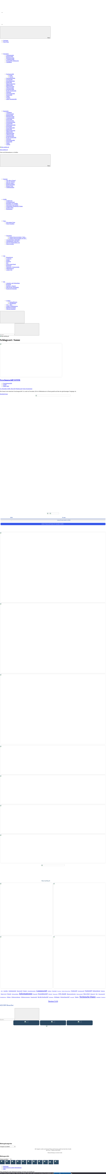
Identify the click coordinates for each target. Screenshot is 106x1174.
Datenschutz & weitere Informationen (12, 1167)
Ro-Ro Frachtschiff (43, 997)
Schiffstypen (9, 200)
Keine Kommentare (27, 388)
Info (4, 281)
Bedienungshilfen (10, 184)
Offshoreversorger (25, 997)
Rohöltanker (51, 997)
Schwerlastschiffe (10, 93)
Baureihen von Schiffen (12, 203)
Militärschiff (92, 994)
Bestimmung (9, 209)
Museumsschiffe (10, 86)
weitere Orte (9, 270)
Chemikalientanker (32, 991)
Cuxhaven (8, 258)
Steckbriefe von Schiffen (12, 205)
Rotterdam (8, 265)
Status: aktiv (6, 386)
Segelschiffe (9, 95)
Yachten (8, 97)
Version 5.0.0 (53, 1001)
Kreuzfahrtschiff (43, 994)
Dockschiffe (9, 119)
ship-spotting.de (4, 149)
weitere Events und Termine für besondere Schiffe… (53, 524)
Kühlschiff (50, 994)
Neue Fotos (6, 42)
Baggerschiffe (9, 56)
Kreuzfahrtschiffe (10, 81)
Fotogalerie (6, 53)
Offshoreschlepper (15, 997)
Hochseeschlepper (15, 994)
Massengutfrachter (10, 83)
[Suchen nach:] (7, 334)
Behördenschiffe (10, 58)
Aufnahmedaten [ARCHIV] (13, 239)
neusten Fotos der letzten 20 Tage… (18, 238)
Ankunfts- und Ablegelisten (13, 283)
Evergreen (59, 991)
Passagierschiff (34, 997)
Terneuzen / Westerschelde (12, 267)
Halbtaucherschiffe (10, 125)
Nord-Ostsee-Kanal (11, 264)
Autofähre (5, 991)
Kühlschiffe (9, 82)
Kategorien (6, 111)
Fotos (4, 221)
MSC (97, 994)
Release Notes (9, 186)
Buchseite (8, 284)
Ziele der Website (10, 181)
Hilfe (4, 1169)
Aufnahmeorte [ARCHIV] (12, 241)
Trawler (11, 77)
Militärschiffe (9, 85)
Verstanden (56, 1173)
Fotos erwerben (10, 244)
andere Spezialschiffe (11, 99)
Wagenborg (103, 997)
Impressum (5, 1166)
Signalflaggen (12, 303)
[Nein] (71, 1173)
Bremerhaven (9, 257)
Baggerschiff (20, 991)
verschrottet (98, 997)
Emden (8, 260)
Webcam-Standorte (11, 309)
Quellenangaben (10, 187)
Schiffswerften (9, 207)
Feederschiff (74, 991)
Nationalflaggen (13, 302)
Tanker (8, 96)
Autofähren (9, 62)
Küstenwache (55, 994)
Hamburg (8, 261)
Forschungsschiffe (10, 78)
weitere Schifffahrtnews (12, 306)
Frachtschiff (88, 991)
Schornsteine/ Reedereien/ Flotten (14, 206)
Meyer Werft (86, 994)
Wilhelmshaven (10, 268)
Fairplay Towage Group (66, 991)
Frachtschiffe (9, 79)
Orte (4, 256)
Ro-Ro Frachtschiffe (11, 90)
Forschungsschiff (81, 991)
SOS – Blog (9, 304)
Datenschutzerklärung (65, 1173)
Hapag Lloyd (4, 994)
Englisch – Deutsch (11, 286)
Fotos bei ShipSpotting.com (13, 242)
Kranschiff (35, 994)
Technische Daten (87, 997)
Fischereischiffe (10, 74)
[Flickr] (14, 24)
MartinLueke (19, 388)
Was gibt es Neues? (11, 180)
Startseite (5, 179)
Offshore (9, 997)
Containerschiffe (10, 59)
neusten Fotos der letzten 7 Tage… (17, 237)
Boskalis (25, 991)
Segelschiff (72, 997)
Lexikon (8, 300)
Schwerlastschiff (65, 997)
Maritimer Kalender (11, 307)
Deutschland (54, 991)
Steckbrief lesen (4, 394)
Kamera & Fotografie (11, 288)
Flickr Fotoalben (10, 223)
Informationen (25, 993)
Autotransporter (10, 55)
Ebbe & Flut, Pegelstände (12, 287)
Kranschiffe (9, 126)
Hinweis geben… (10, 183)
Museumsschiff (101, 994)
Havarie (9, 994)
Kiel (7, 263)
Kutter (10, 75)
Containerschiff (41, 991)
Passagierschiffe (10, 89)
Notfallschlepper (3, 997)
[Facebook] (14, 12)
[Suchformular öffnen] (12, 317)
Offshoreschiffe (10, 88)
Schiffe (5, 199)
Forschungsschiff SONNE (10, 380)
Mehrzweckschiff (80, 994)
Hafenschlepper (96, 991)
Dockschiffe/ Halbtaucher (12, 60)
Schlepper (8, 92)
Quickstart (5, 40)
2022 (2, 991)
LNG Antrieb (62, 994)
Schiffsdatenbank (10, 202)
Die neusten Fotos (10, 222)
